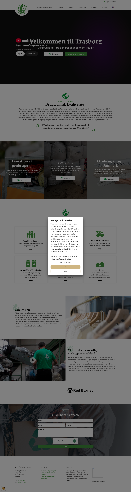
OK (65, 267)
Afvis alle (66, 271)
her (69, 259)
